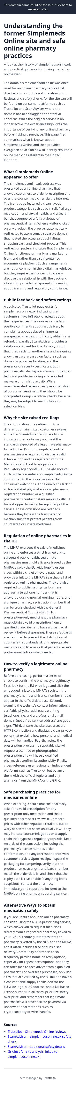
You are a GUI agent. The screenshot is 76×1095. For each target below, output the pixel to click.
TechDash (49, 1078)
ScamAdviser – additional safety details (36, 1046)
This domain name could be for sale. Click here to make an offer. (38, 7)
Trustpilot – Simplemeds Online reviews (37, 1031)
